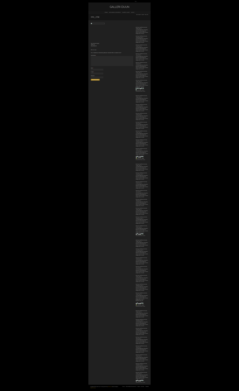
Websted (92, 75)
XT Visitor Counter (142, 91)
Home (137, 14)
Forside (106, 12)
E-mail (92, 71)
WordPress (110, 386)
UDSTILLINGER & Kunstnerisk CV (115, 12)
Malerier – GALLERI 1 (126, 12)
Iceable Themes (93, 387)
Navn (92, 68)
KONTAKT (132, 12)
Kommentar (93, 55)
